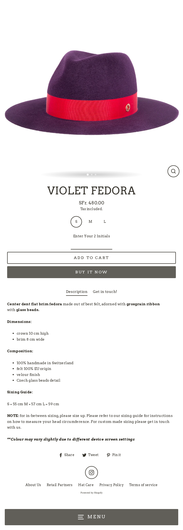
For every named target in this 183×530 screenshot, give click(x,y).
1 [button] (88, 175)
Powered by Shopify (91, 492)
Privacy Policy (111, 485)
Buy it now (91, 272)
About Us (33, 485)
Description (76, 291)
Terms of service (143, 485)
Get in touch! (105, 291)
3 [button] (96, 175)
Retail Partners (60, 485)
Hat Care (86, 485)
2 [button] (92, 175)
